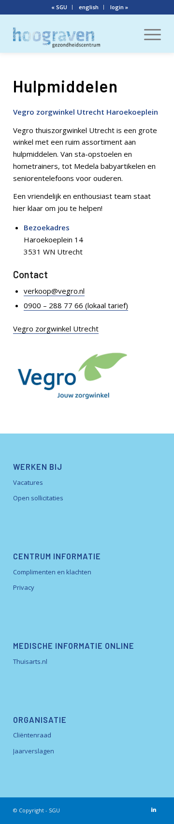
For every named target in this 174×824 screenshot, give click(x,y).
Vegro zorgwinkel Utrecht (56, 328)
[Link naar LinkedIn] (153, 809)
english (89, 7)
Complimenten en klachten (52, 572)
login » (119, 7)
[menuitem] (59, 7)
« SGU (59, 7)
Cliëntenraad (32, 735)
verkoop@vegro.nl (54, 291)
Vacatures (28, 482)
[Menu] (147, 33)
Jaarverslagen (33, 751)
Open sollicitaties (38, 498)
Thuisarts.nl (30, 661)
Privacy (23, 587)
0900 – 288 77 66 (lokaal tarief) (76, 305)
